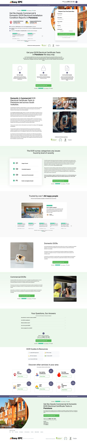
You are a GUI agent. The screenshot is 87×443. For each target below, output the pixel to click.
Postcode (58, 25)
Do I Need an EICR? (48, 355)
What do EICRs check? (25, 322)
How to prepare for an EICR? (26, 328)
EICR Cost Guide (48, 352)
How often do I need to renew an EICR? (28, 317)
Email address (59, 17)
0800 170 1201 (71, 1)
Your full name (59, 13)
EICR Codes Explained (33, 355)
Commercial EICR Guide (33, 359)
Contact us (46, 424)
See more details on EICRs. (58, 165)
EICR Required (59, 29)
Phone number (59, 21)
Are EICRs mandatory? (25, 320)
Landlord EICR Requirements (34, 352)
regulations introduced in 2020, (17, 112)
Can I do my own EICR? (25, 325)
